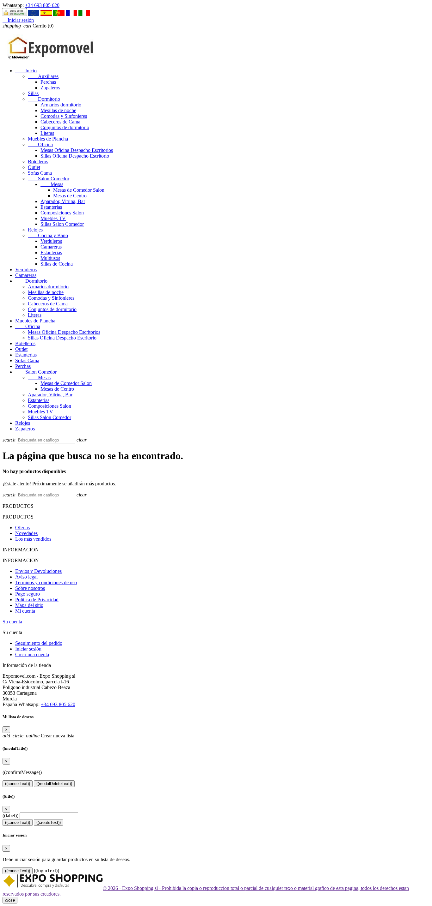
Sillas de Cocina (56, 264)
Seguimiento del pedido (38, 643)
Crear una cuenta (32, 654)
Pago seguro (27, 594)
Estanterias (51, 207)
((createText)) (48, 822)
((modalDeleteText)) (54, 783)
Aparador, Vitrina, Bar (62, 201)
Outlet (34, 167)
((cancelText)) (17, 783)
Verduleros (51, 241)
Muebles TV (53, 218)
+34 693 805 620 (42, 5)
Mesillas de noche (58, 110)
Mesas (51, 184)
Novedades (26, 533)
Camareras (51, 246)
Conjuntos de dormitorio (64, 127)
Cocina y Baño (48, 235)
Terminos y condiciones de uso (46, 582)
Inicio (26, 70)
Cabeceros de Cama (60, 121)
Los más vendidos (33, 539)
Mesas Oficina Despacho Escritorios (76, 150)
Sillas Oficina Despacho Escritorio (74, 156)
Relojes (35, 229)
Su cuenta (12, 621)
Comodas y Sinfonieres (63, 116)
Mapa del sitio (29, 605)
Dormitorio (44, 99)
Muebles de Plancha (48, 138)
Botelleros (38, 161)
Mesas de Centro (70, 195)
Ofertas (22, 527)
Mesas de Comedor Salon (78, 190)
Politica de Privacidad (37, 599)
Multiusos (50, 258)
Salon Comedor (48, 178)
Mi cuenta (25, 611)
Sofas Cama (40, 173)
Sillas (33, 93)
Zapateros (50, 87)
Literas (47, 133)
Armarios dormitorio (60, 104)
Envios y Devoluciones (38, 571)
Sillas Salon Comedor (62, 224)
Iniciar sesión (28, 648)
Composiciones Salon (62, 212)
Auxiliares (43, 76)
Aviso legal (26, 576)
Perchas (48, 82)
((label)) (10, 815)
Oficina (40, 144)
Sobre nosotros (30, 588)
